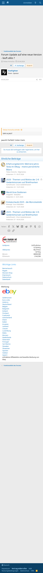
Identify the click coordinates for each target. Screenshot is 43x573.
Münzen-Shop (7, 273)
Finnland (5, 313)
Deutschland (6, 304)
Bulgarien (5, 309)
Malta (4, 333)
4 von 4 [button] (29, 65)
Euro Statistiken (18, 204)
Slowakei (5, 346)
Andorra (5, 302)
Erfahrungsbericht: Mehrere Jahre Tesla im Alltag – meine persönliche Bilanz (22, 166)
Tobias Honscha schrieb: (11, 130)
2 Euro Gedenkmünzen (23, 185)
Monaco (5, 335)
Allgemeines (22, 172)
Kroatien (5, 324)
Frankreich (6, 315)
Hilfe (32, 571)
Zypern (4, 355)
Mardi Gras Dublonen (16, 192)
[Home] (8, 2)
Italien (4, 322)
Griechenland (7, 317)
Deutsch (6, 565)
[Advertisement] (21, 28)
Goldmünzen (7, 298)
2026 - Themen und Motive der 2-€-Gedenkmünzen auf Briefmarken (23, 181)
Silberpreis (6, 250)
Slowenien (6, 348)
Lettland (5, 326)
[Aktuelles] (35, 2)
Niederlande (6, 337)
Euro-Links (6, 300)
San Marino (6, 344)
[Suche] (40, 2)
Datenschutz (6, 277)
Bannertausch (7, 268)
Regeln (4, 271)
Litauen (5, 328)
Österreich (6, 339)
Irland (4, 320)
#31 (40, 79)
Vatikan (5, 353)
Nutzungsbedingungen (10, 571)
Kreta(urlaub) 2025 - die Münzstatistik (24, 202)
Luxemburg (6, 331)
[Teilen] (36, 79)
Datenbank (6, 279)
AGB (30, 568)
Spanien (5, 350)
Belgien (5, 306)
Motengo (9, 204)
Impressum (6, 275)
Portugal (5, 342)
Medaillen (17, 195)
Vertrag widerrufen (19, 568)
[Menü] (3, 2)
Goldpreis (5, 245)
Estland (5, 311)
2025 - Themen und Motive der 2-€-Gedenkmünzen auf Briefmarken (23, 213)
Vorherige (20, 65)
